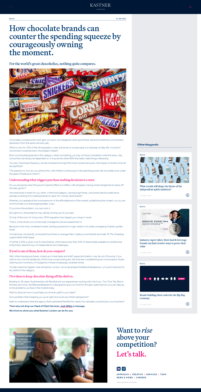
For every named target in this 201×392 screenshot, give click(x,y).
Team (163, 374)
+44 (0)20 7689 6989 (25, 347)
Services (151, 374)
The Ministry (22, 339)
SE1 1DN (20, 344)
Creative (137, 374)
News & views (125, 377)
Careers (141, 377)
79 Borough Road (24, 342)
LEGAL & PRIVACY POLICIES (127, 382)
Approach (123, 374)
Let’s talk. (131, 354)
